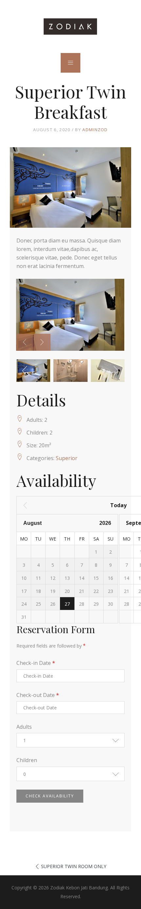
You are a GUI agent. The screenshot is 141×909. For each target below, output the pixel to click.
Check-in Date (35, 663)
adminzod (95, 130)
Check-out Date (37, 695)
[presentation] (24, 342)
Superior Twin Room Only (73, 866)
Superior (66, 458)
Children (26, 760)
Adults (24, 726)
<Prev (51, 505)
